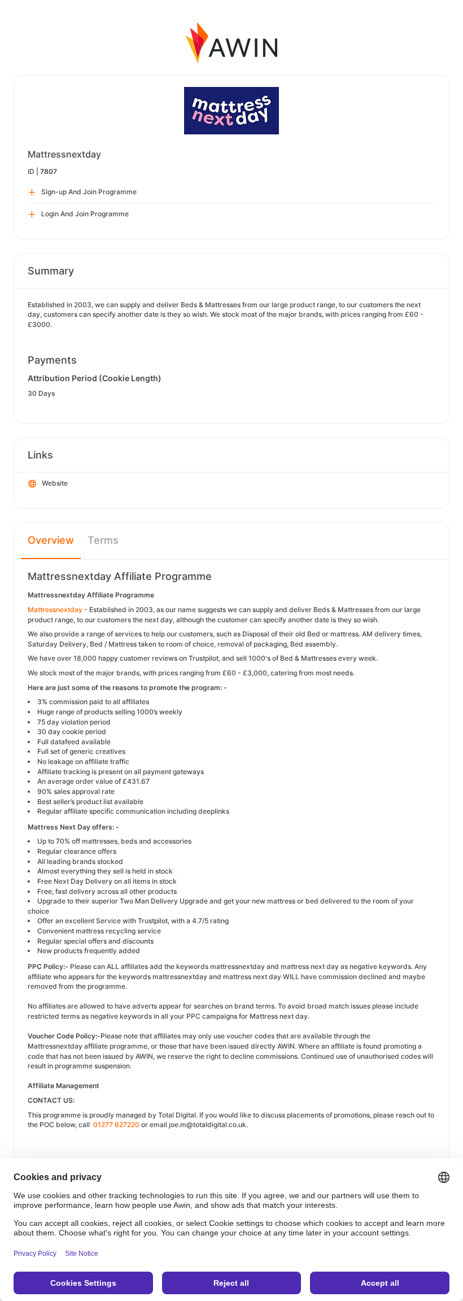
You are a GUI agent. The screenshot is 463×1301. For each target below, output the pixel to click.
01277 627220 (116, 1124)
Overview (51, 540)
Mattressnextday (55, 609)
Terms (103, 540)
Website (55, 483)
